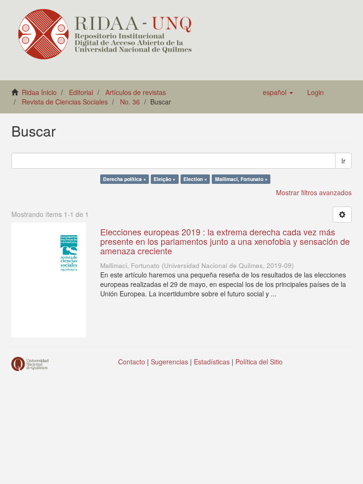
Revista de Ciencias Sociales (65, 101)
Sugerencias (169, 361)
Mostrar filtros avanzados (314, 192)
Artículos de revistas (135, 92)
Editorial (81, 92)
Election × (195, 178)
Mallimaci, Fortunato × (241, 178)
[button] (278, 92)
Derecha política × (124, 178)
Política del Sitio (259, 361)
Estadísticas (212, 361)
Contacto (131, 361)
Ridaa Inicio (39, 92)
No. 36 (130, 101)
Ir (343, 160)
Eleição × (164, 178)
